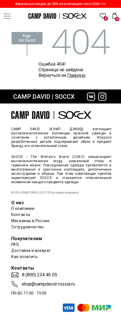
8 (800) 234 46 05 (39, 274)
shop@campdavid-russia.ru (48, 284)
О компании (22, 208)
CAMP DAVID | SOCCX (44, 96)
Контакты (20, 214)
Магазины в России (30, 221)
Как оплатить (24, 256)
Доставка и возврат (31, 250)
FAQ (15, 244)
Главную (76, 75)
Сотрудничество (27, 227)
